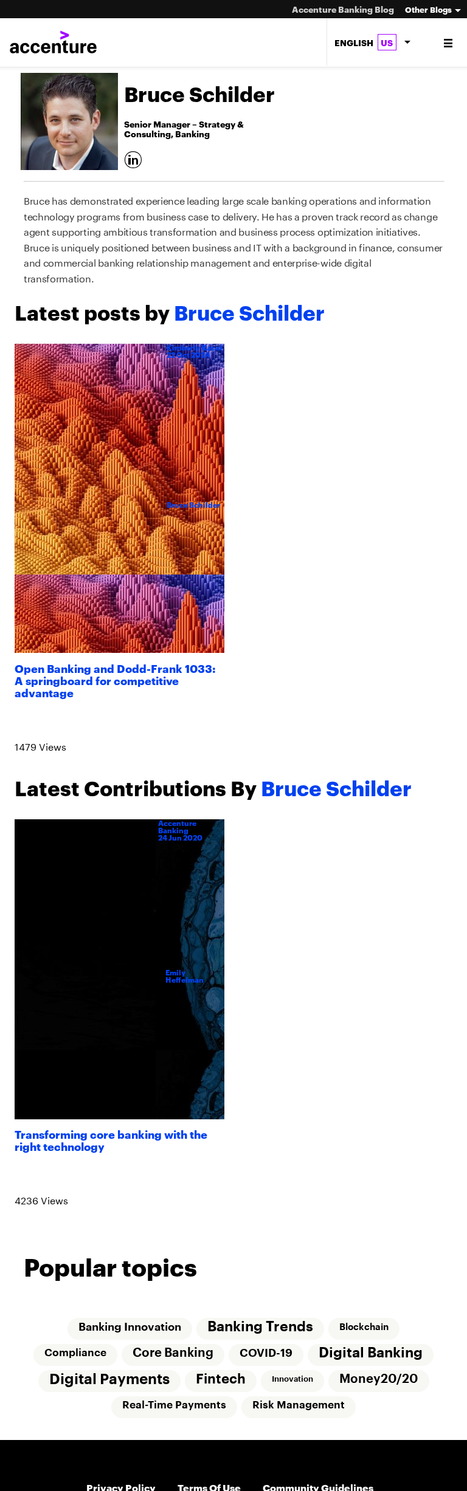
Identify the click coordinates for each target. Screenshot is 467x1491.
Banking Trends (260, 1332)
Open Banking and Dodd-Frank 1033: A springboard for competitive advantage (115, 680)
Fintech (220, 1386)
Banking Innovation (129, 1332)
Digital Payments (108, 1386)
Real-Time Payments (174, 1412)
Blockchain (364, 1332)
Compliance (75, 1359)
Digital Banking (372, 1359)
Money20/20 (379, 1386)
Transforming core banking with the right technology (111, 1142)
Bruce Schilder (193, 505)
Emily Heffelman (184, 979)
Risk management (299, 1412)
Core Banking (173, 1359)
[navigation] (449, 42)
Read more (43, 725)
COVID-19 (266, 1359)
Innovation (292, 1386)
